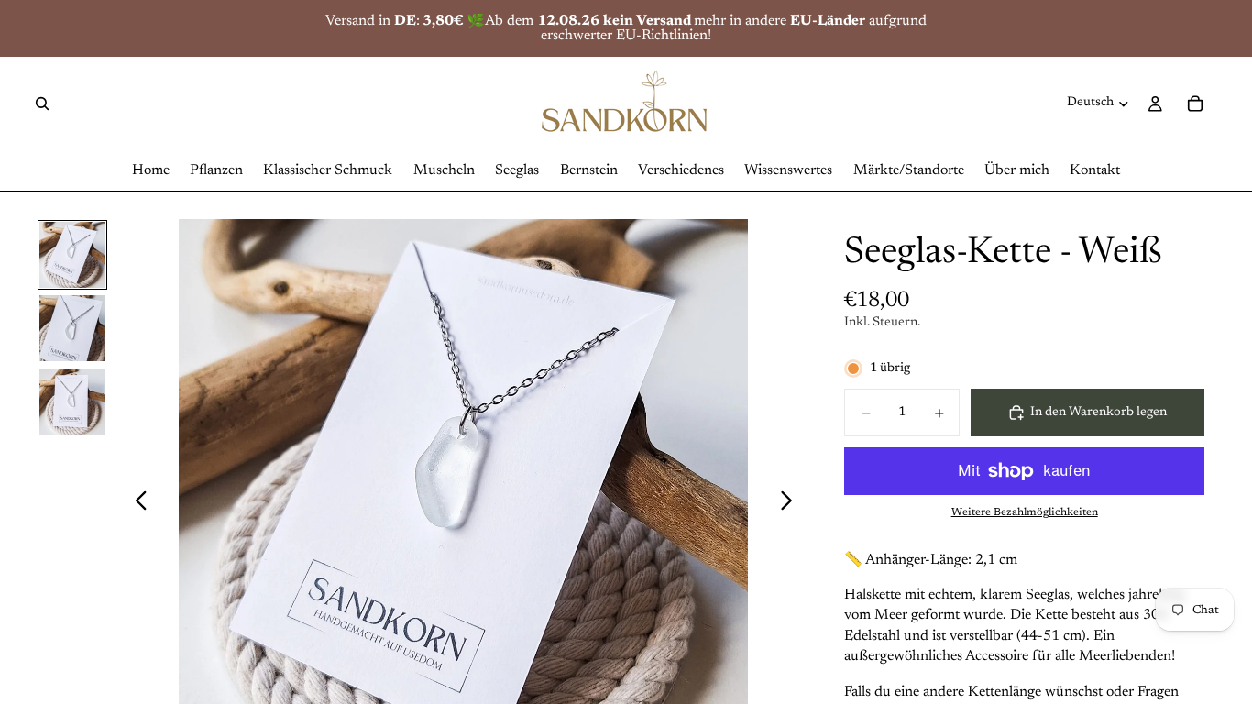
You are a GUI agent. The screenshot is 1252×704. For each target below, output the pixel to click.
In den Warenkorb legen (1098, 412)
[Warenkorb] (1195, 103)
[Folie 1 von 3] (72, 255)
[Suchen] (42, 103)
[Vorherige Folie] (136, 504)
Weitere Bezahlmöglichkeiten (1024, 512)
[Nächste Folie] (791, 504)
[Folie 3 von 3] (72, 401)
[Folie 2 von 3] (72, 328)
